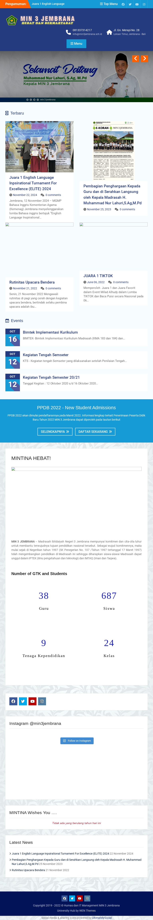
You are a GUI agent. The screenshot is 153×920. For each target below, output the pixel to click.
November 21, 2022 (25, 288)
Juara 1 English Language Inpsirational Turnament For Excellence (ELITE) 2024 (33, 183)
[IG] (144, 4)
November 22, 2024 (25, 195)
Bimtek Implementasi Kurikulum (50, 332)
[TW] (130, 4)
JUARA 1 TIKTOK (98, 276)
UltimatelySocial (102, 917)
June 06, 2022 (96, 282)
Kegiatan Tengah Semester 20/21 (51, 377)
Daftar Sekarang (93, 432)
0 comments (53, 195)
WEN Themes (87, 910)
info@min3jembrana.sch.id (87, 34)
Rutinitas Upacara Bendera (32, 282)
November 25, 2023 (99, 209)
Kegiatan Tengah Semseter (46, 355)
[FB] (123, 4)
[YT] (137, 4)
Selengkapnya (53, 432)
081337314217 (82, 30)
